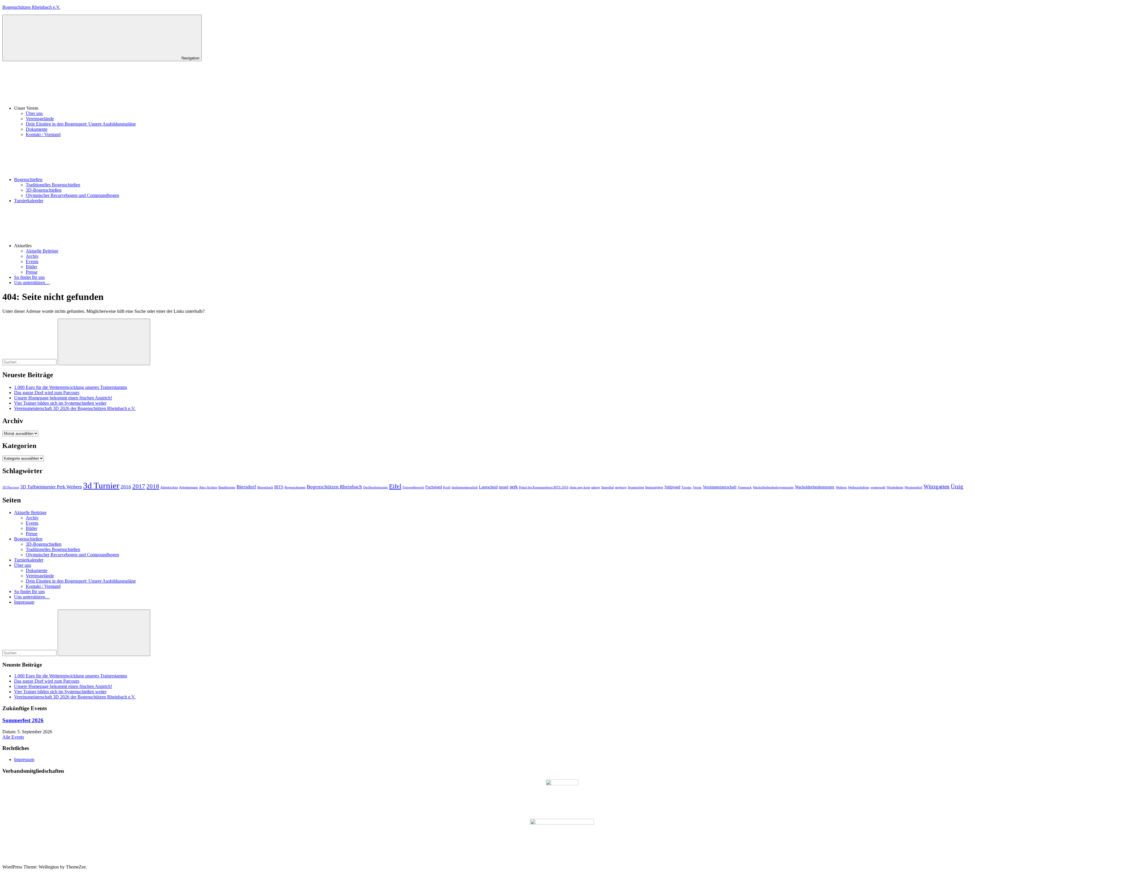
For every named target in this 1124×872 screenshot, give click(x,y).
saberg (595, 487)
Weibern (841, 487)
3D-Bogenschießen (43, 190)
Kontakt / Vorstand (43, 134)
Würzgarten (936, 486)
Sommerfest (636, 487)
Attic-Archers (208, 487)
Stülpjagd (672, 487)
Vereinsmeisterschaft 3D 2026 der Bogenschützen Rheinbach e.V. (75, 408)
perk (514, 486)
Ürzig (957, 486)
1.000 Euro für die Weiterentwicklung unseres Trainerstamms (70, 387)
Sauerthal (607, 487)
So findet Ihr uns (29, 277)
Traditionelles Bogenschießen (53, 184)
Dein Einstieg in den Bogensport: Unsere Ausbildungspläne (81, 123)
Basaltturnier (226, 487)
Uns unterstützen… (32, 282)
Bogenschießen (28, 179)
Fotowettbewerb (413, 487)
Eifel (395, 486)
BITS (278, 487)
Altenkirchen (169, 487)
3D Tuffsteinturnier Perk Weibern (51, 486)
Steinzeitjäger (654, 487)
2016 (126, 487)
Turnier (686, 487)
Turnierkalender (28, 200)
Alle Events (13, 736)
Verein (697, 487)
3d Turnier (101, 485)
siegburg (621, 487)
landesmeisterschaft (465, 487)
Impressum (24, 602)
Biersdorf (246, 487)
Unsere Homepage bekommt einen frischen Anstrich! (63, 397)
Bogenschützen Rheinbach (334, 487)
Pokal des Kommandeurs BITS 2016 (543, 487)
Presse (31, 272)
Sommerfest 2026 (23, 720)
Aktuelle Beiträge (42, 250)
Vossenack (745, 487)
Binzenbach (265, 487)
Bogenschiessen (295, 487)
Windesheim (895, 487)
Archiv (32, 256)
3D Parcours (10, 487)
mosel (503, 487)
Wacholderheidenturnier (815, 487)
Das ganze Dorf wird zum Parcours (46, 392)
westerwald (878, 487)
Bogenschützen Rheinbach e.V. (31, 7)
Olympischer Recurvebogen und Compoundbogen (72, 195)
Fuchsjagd (433, 487)
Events (32, 261)
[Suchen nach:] (30, 361)
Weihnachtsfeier (858, 487)
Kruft (446, 487)
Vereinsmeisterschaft (719, 487)
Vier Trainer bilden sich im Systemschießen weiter (60, 403)
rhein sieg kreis (580, 487)
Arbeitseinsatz (188, 487)
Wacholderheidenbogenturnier (773, 487)
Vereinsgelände (40, 118)
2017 (138, 486)
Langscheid (488, 487)
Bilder (31, 266)
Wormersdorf (913, 487)
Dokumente (36, 129)
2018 (152, 486)
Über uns (34, 113)
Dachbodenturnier (375, 487)
